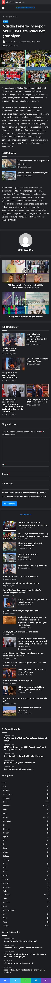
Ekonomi (6, 806)
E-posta (5, 474)
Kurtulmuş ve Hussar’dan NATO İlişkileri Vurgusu (37, 400)
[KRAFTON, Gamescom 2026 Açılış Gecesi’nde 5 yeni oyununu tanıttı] (9, 536)
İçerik (5, 837)
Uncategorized (9, 910)
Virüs (5, 918)
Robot (5, 872)
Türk (5, 899)
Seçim (5, 883)
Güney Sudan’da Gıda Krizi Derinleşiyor (20, 576)
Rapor (5, 864)
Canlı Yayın (7, 794)
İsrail (5, 848)
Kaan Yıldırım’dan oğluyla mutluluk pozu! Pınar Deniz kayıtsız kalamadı (23, 654)
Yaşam (6, 926)
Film (5, 813)
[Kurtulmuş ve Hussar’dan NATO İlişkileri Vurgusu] (37, 390)
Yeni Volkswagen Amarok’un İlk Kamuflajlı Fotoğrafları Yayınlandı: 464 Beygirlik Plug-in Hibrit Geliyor (32, 621)
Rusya (5, 875)
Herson (6, 833)
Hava (5, 825)
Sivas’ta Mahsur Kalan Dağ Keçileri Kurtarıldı (23, 2)
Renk (5, 868)
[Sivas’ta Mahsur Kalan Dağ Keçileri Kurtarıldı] (9, 163)
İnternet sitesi (7, 483)
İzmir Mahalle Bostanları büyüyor (17, 680)
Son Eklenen (25, 514)
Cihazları (6, 798)
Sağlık (5, 879)
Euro (5, 810)
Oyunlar (6, 860)
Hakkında (7, 821)
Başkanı (6, 790)
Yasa (5, 922)
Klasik (5, 852)
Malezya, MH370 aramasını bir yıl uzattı (20, 632)
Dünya (6, 802)
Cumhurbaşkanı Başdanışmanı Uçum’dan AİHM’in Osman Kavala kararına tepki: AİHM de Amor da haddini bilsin (12, 405)
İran (4, 841)
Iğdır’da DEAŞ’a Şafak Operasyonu (33, 172)
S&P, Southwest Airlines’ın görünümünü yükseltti (24, 662)
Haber (15, 16)
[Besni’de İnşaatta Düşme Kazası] (13, 339)
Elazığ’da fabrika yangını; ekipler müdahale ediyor (9, 375)
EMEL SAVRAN (11, 42)
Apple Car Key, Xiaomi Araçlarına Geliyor (21, 583)
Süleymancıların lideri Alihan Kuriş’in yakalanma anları (31, 688)
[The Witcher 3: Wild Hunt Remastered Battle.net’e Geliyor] (9, 526)
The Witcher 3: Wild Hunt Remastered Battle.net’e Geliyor (33, 523)
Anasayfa (8, 16)
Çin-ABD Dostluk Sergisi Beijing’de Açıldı (37, 359)
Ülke (5, 906)
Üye (5, 914)
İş (4, 844)
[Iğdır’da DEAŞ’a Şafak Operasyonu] (9, 175)
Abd (4, 783)
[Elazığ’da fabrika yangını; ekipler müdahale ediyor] (13, 364)
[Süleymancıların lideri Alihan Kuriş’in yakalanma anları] (9, 690)
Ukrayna (6, 903)
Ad (3, 465)
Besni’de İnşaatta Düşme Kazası (10, 349)
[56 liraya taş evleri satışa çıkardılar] (9, 711)
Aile (4, 786)
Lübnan (6, 856)
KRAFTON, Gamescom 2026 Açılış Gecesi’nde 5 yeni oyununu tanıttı (33, 535)
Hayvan (6, 829)
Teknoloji (6, 895)
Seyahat (6, 887)
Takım (5, 891)
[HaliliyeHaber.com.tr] (25, 7)
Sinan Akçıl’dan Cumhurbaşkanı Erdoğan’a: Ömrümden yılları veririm (36, 338)
